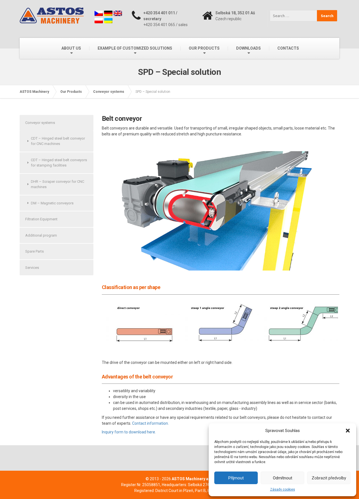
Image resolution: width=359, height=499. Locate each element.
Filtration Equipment (41, 219)
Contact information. (150, 423)
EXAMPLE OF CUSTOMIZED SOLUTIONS (135, 48)
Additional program (41, 235)
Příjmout (236, 477)
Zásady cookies (282, 489)
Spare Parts (34, 251)
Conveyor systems (40, 123)
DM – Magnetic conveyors (52, 203)
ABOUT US (71, 48)
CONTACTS (288, 48)
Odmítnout (282, 477)
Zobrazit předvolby (329, 477)
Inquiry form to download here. (129, 432)
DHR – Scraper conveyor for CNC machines (57, 184)
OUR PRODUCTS (204, 48)
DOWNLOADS (248, 48)
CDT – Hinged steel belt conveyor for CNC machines (58, 141)
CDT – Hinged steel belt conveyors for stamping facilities (59, 163)
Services (32, 267)
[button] (348, 430)
